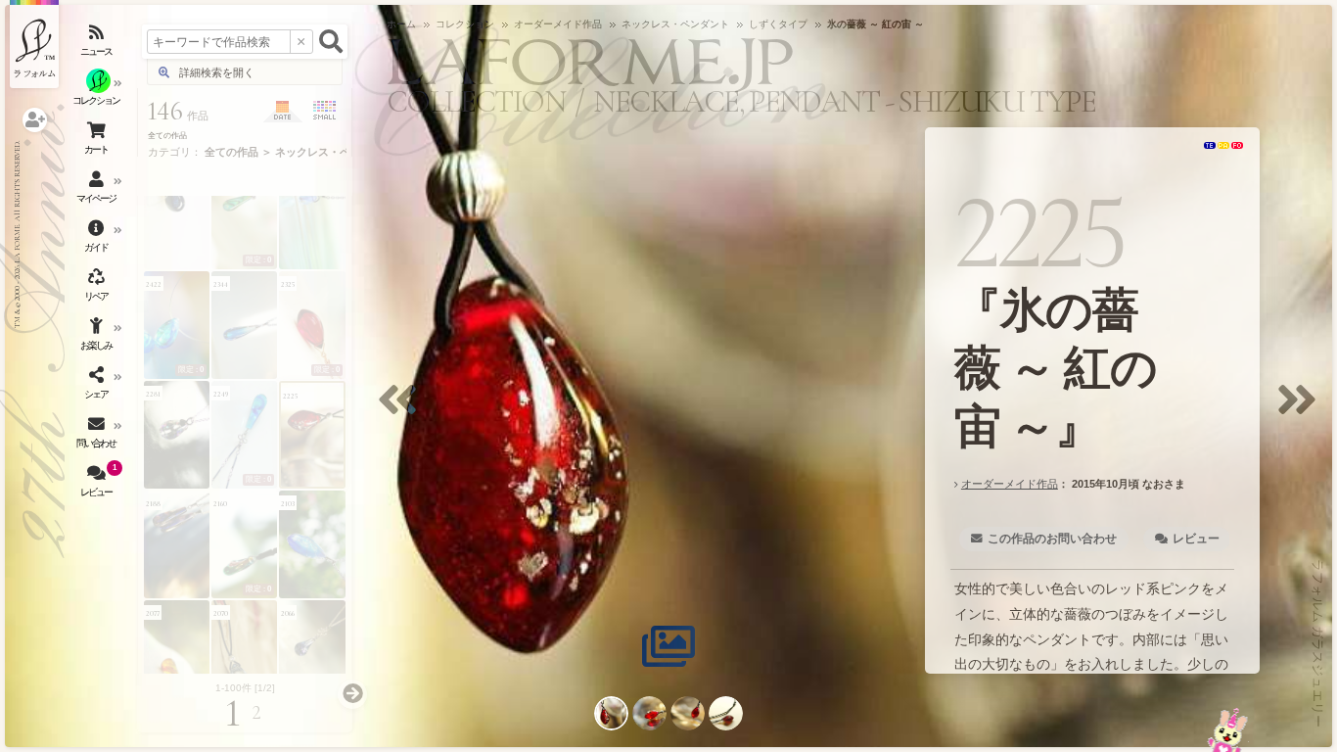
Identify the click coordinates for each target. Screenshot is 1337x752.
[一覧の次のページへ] (352, 694)
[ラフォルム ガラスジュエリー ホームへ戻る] (34, 44)
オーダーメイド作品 (1008, 484)
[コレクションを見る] (98, 93)
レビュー (1195, 538)
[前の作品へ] (402, 411)
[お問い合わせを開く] (98, 435)
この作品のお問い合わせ (1052, 538)
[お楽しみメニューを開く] (98, 337)
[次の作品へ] (1301, 411)
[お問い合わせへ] (1228, 730)
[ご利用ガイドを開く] (98, 239)
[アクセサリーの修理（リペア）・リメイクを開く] (98, 288)
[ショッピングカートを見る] (98, 142)
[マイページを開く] (98, 190)
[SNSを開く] (98, 386)
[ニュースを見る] (98, 44)
